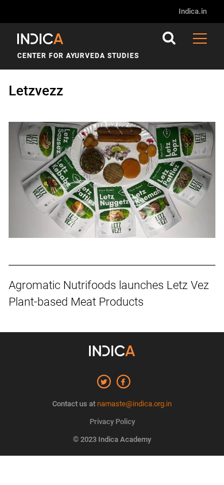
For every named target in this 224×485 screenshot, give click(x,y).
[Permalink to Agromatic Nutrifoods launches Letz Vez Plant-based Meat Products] (112, 186)
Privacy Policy (112, 421)
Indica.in (193, 11)
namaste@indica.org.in (134, 403)
